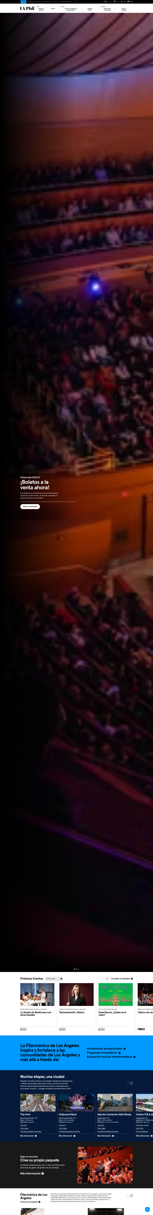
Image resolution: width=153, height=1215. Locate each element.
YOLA (76, 1)
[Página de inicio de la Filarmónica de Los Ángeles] (27, 8)
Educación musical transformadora (110, 1056)
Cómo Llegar (24, 1128)
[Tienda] (118, 2)
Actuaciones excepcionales (105, 1048)
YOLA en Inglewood (142, 1131)
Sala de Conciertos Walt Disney (114, 1114)
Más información (27, 1136)
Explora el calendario (30, 506)
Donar (105, 1)
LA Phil (23, 1)
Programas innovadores (102, 1052)
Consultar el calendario (120, 979)
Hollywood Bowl (46, 1)
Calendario (23, 1125)
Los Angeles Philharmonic (66, 1)
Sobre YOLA (139, 1128)
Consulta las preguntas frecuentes (30, 1131)
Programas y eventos (142, 1125)
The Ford (55, 1)
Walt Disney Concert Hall (34, 1)
